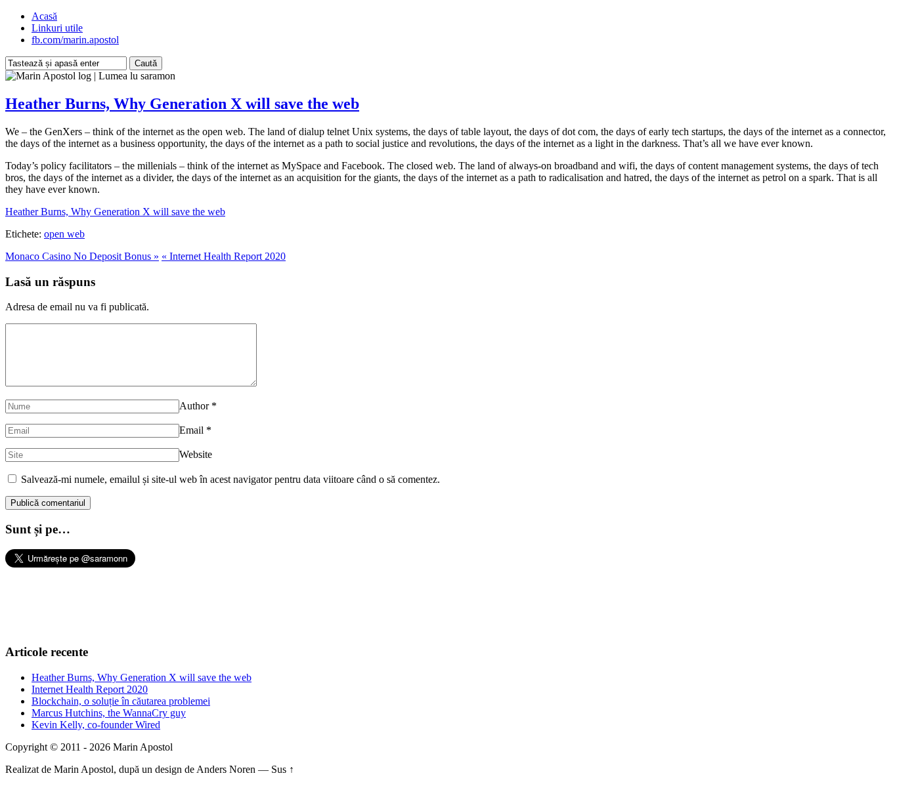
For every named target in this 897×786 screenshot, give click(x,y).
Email (191, 430)
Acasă (44, 16)
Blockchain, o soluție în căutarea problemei (121, 701)
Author (194, 405)
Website (195, 454)
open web (64, 233)
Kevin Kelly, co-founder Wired (96, 724)
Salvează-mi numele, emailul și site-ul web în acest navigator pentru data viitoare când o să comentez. (230, 479)
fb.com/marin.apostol (75, 39)
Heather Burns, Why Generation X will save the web (182, 103)
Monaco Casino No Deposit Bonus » (82, 256)
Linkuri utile (57, 27)
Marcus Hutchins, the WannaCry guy (109, 712)
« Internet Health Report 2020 (224, 256)
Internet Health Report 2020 (90, 689)
